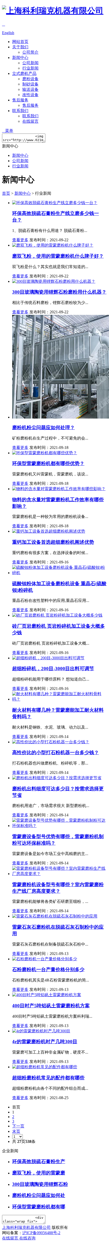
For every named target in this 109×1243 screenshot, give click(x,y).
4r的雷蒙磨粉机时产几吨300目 (44, 1041)
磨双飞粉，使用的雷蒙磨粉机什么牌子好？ (58, 256)
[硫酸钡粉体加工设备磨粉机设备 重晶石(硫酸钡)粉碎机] (59, 573)
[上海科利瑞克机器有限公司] (52, 10)
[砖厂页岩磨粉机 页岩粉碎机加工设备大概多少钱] (57, 615)
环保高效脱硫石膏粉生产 (38, 1161)
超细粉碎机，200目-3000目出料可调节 (53, 668)
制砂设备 (30, 84)
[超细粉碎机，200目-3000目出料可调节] (48, 658)
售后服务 (20, 100)
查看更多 (20, 240)
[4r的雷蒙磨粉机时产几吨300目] (41, 1031)
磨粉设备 (30, 79)
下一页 (18, 1126)
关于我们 (20, 47)
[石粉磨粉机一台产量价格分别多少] (44, 959)
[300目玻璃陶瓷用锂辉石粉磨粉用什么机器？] (53, 281)
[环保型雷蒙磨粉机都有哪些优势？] (44, 453)
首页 (6, 193)
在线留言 (30, 121)
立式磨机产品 (24, 73)
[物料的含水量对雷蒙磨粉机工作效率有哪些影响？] (58, 489)
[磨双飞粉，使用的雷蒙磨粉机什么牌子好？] (52, 245)
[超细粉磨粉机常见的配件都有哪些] (44, 1067)
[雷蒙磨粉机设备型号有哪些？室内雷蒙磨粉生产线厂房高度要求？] (59, 873)
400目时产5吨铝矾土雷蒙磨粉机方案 (51, 1005)
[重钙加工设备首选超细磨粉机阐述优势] (48, 531)
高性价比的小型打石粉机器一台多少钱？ (55, 752)
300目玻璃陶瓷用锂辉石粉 (40, 1184)
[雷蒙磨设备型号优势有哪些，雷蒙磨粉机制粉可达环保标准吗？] (59, 825)
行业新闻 (30, 68)
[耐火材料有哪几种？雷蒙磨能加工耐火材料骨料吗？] (59, 699)
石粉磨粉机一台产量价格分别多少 (48, 969)
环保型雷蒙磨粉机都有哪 (38, 1206)
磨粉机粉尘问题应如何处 (38, 1195)
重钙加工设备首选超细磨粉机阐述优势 (53, 542)
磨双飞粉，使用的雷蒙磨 (38, 1172)
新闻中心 (20, 57)
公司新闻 (30, 63)
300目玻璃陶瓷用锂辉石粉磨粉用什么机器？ (59, 292)
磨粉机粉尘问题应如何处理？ (43, 427)
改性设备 (30, 95)
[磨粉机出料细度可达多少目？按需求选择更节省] (56, 778)
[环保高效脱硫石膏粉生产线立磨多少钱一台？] (54, 203)
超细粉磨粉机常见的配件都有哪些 (48, 1077)
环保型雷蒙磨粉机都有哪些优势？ (48, 463)
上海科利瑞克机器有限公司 (26, 1227)
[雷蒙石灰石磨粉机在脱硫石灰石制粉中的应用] (54, 916)
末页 (16, 1131)
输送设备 (30, 89)
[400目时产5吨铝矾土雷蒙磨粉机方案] (46, 995)
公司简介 (30, 52)
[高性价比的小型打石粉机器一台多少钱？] (50, 742)
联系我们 (20, 110)
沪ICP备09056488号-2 (41, 1233)
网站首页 (20, 41)
